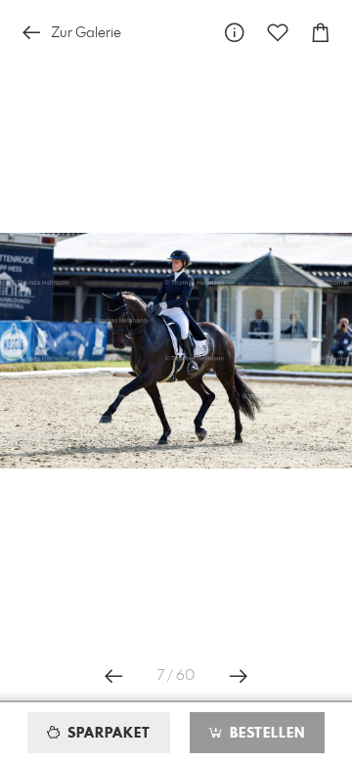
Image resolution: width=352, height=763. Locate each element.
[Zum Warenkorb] (320, 33)
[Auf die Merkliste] (277, 33)
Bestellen (265, 734)
